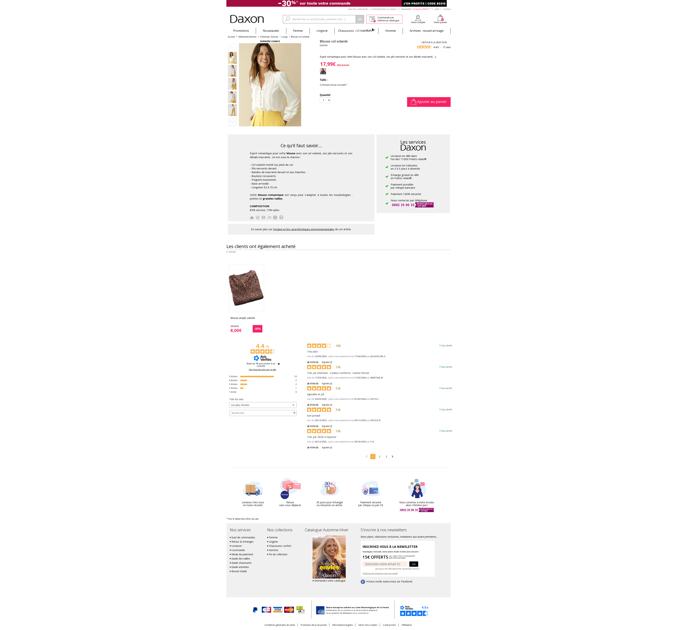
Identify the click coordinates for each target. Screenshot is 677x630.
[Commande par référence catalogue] (372, 18)
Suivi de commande (358, 9)
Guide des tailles (240, 558)
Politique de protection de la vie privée (380, 573)
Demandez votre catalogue (330, 580)
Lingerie (322, 31)
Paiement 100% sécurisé (406, 194)
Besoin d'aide (239, 571)
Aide (437, 9)
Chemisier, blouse (269, 36)
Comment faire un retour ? (384, 9)
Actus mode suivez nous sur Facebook (390, 581)
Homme (390, 31)
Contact (447, 9)
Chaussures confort (280, 546)
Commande (238, 550)
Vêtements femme (247, 36)
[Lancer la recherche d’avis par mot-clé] (294, 413)
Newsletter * (416, 9)
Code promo (389, 624)
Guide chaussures (241, 563)
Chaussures (356, 31)
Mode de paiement (242, 554)
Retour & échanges (242, 541)
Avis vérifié (446, 345)
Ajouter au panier (431, 101)
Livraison (236, 546)
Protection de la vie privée (314, 624)
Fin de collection (278, 554)
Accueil (231, 36)
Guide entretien (240, 567)
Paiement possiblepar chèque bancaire (403, 186)
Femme (298, 31)
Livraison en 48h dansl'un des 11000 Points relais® (408, 157)
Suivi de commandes (243, 537)
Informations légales (342, 624)
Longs (285, 36)
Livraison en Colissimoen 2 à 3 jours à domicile (405, 167)
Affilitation (407, 624)
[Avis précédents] (367, 456)
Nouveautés (271, 31)
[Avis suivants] (392, 456)
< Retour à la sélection (434, 42)
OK (414, 564)
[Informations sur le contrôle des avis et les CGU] (278, 363)
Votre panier (440, 22)
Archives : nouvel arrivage (427, 31)
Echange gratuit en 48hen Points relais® (405, 176)
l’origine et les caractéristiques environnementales (303, 229)
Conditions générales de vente (279, 624)
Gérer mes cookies (367, 624)
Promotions (241, 31)
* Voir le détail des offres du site (242, 518)
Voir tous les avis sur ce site (262, 369)
